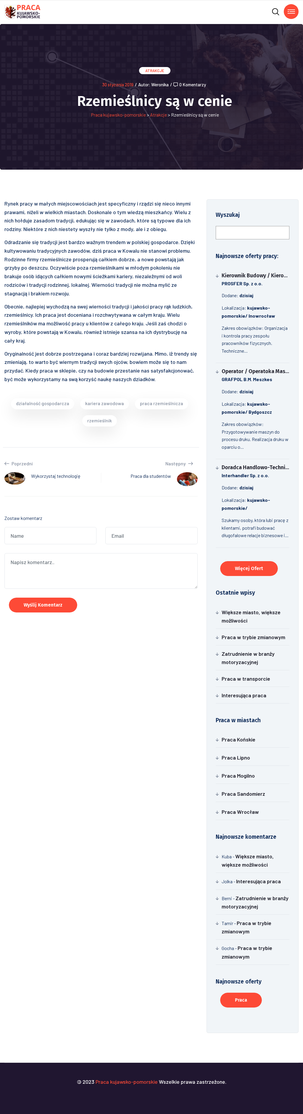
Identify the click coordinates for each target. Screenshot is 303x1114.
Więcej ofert (249, 568)
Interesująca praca (244, 695)
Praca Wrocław (240, 812)
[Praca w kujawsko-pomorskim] (22, 11)
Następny (176, 463)
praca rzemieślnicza (161, 403)
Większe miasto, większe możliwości (251, 616)
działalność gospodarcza (42, 403)
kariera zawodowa (104, 403)
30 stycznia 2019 (117, 84)
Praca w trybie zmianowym (253, 637)
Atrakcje (154, 70)
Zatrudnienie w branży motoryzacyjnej (248, 657)
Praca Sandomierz (243, 793)
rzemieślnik (99, 420)
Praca (241, 1000)
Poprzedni (22, 463)
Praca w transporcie (246, 678)
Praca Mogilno (238, 775)
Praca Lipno (236, 757)
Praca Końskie (238, 739)
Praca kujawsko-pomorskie (118, 114)
